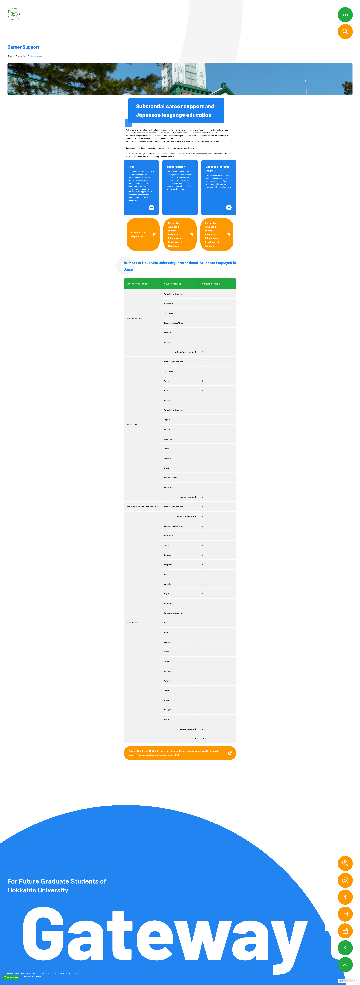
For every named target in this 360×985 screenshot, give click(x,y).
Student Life (21, 56)
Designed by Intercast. (35, 976)
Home (10, 56)
